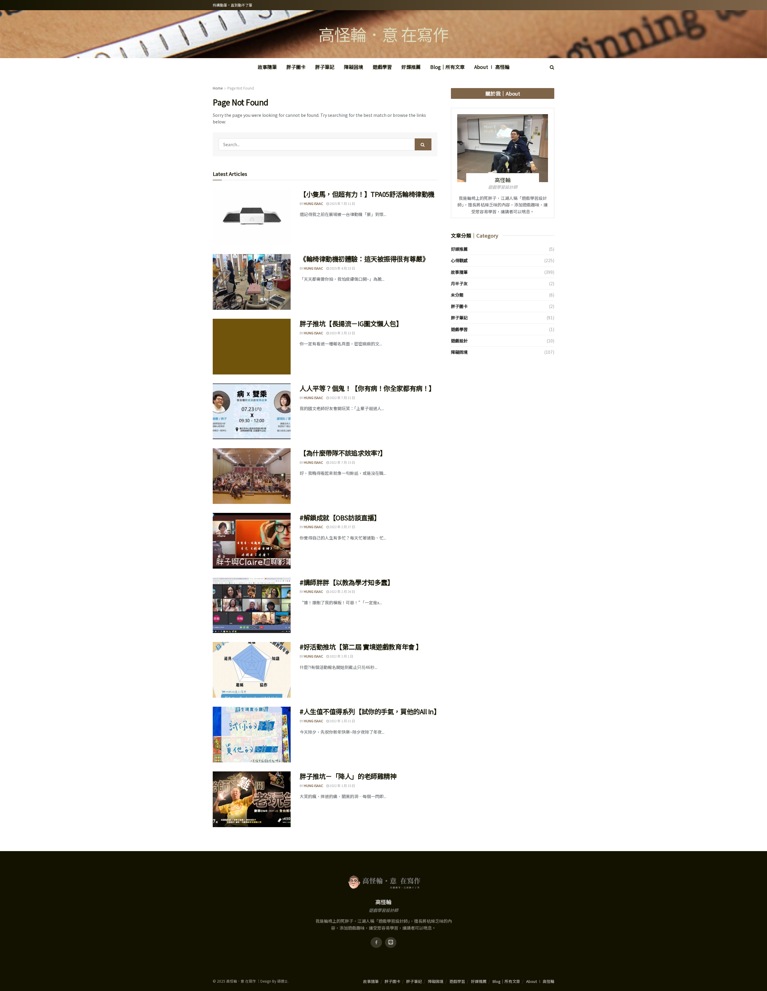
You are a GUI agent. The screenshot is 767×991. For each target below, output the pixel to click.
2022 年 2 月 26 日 (342, 591)
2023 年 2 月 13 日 (342, 332)
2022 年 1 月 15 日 (342, 785)
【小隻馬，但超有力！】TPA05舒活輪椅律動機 (367, 194)
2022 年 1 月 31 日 (342, 720)
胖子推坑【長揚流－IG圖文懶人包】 (351, 323)
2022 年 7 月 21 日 (342, 397)
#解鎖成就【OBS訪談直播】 (340, 517)
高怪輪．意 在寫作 (383, 34)
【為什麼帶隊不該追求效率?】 (343, 452)
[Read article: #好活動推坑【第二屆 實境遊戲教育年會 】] (252, 670)
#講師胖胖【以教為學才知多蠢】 (347, 582)
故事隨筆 (267, 66)
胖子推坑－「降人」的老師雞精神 (348, 776)
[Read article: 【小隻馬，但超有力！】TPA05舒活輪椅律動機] (252, 217)
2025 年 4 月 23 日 (342, 268)
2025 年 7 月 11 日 (342, 203)
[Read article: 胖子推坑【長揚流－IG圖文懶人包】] (252, 346)
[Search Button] (552, 67)
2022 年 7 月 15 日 (342, 462)
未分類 (457, 295)
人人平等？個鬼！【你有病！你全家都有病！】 (367, 388)
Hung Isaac (313, 203)
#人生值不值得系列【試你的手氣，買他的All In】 (370, 711)
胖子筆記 (324, 66)
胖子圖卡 (296, 66)
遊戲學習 (382, 66)
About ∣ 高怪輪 (492, 66)
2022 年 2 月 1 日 (341, 656)
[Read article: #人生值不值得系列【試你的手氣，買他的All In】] (252, 734)
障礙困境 (353, 66)
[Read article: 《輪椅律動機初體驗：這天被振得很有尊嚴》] (252, 282)
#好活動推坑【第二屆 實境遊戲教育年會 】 (361, 646)
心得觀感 (459, 260)
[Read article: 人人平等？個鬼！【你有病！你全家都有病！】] (252, 411)
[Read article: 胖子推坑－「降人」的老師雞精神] (252, 799)
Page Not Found (240, 87)
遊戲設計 (459, 341)
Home (218, 87)
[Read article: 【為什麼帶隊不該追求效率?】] (252, 476)
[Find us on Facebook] (376, 942)
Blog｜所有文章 (447, 66)
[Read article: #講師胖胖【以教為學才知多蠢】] (252, 605)
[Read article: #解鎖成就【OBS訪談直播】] (252, 541)
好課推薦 (411, 66)
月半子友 (459, 283)
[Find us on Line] (390, 942)
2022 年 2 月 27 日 (342, 526)
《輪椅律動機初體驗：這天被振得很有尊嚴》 (364, 258)
